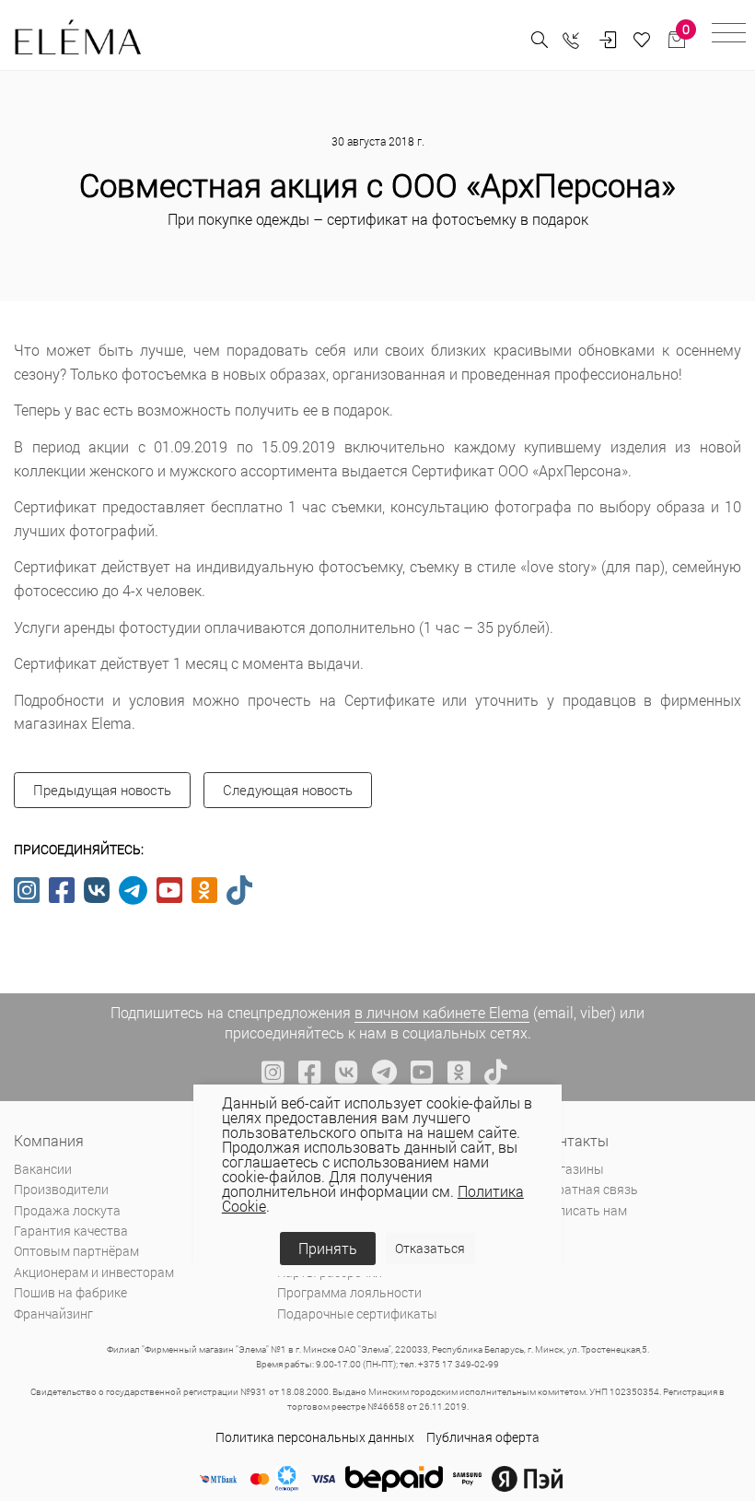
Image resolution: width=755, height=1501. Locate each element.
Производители (61, 1189)
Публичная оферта (483, 1437)
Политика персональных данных (314, 1437)
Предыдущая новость (102, 789)
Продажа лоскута (67, 1210)
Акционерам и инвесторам (94, 1272)
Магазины (572, 1169)
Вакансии (43, 1169)
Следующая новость (288, 789)
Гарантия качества (71, 1230)
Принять (327, 1248)
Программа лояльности (349, 1292)
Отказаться (430, 1248)
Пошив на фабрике (70, 1292)
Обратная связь (589, 1189)
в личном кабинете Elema (441, 1012)
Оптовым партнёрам (76, 1251)
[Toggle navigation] (729, 35)
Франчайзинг (53, 1313)
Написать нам (584, 1210)
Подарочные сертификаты (357, 1313)
